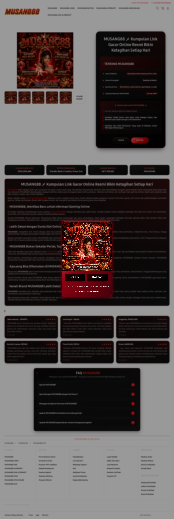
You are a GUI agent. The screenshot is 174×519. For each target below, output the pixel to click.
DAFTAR (97, 277)
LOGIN (75, 277)
